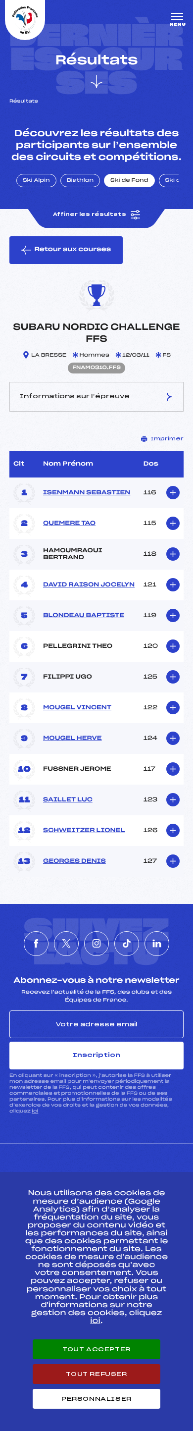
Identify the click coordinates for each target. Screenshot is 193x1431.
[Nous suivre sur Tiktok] (126, 943)
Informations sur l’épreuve (75, 396)
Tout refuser (96, 1374)
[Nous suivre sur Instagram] (96, 943)
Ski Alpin (36, 180)
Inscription (96, 1055)
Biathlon (80, 180)
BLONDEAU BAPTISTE (83, 616)
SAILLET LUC (68, 800)
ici (35, 1111)
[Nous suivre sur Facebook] (36, 943)
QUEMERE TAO (69, 524)
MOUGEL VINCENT (77, 708)
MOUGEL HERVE (72, 739)
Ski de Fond (129, 180)
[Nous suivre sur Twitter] (66, 943)
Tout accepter (96, 1349)
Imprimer (167, 438)
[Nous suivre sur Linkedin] (157, 943)
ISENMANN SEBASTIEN (86, 493)
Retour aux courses (72, 250)
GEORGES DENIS (74, 861)
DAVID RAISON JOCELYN (89, 585)
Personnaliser (96, 1399)
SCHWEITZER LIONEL (84, 831)
